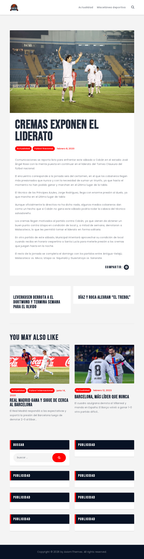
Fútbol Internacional (41, 390)
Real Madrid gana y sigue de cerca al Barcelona (39, 402)
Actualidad (23, 148)
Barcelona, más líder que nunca (102, 397)
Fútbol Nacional (43, 148)
